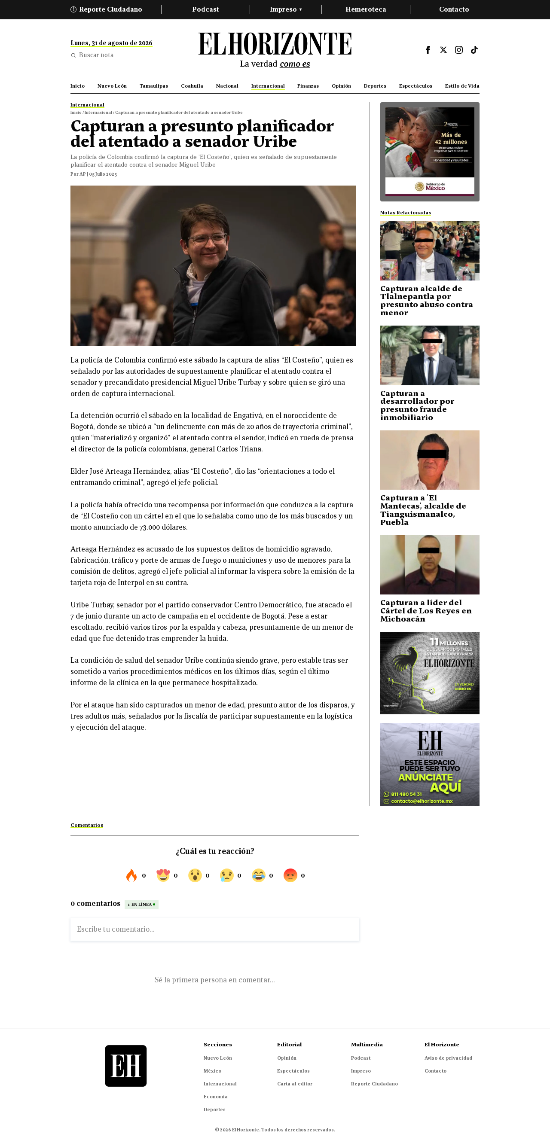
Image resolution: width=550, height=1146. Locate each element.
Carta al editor (294, 1084)
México (212, 1071)
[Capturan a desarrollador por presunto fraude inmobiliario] (430, 355)
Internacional (220, 1084)
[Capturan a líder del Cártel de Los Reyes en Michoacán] (430, 565)
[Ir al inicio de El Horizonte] (275, 50)
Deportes (215, 1109)
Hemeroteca (365, 9)
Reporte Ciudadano (108, 9)
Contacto (454, 9)
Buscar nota (96, 55)
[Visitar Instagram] (459, 50)
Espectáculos (293, 1071)
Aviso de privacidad (448, 1058)
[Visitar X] (443, 50)
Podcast (205, 9)
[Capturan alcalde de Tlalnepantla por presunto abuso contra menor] (430, 250)
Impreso (286, 9)
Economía (216, 1097)
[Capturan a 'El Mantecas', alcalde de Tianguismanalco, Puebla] (430, 460)
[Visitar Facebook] (428, 50)
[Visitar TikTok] (474, 50)
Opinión (286, 1058)
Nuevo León (218, 1058)
